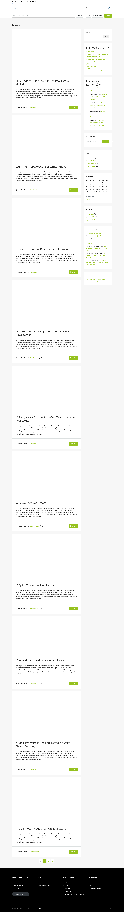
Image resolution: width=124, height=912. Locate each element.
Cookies (92, 886)
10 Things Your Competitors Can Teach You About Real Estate (46, 418)
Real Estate (34, 272)
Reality (74, 8)
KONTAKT (67, 888)
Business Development (96, 279)
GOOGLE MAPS (20, 894)
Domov (58, 8)
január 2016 (91, 220)
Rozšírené (98, 16)
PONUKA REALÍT (69, 891)
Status (80, 16)
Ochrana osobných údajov (97, 883)
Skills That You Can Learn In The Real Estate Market (42, 82)
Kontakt (102, 8)
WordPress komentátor (97, 88)
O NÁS (66, 886)
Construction (34, 190)
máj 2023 (90, 214)
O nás (65, 8)
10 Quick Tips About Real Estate (35, 585)
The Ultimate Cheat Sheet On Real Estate (41, 828)
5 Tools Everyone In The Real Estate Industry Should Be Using (43, 744)
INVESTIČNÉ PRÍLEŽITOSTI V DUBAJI (74, 894)
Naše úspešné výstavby (87, 8)
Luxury (95, 281)
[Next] (52, 861)
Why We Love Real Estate (31, 503)
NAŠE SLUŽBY (68, 883)
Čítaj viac (73, 107)
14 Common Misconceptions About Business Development (43, 333)
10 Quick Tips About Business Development (42, 249)
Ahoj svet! (90, 52)
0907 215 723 (42, 883)
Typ (88, 16)
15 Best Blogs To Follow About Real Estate (41, 660)
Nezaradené (91, 164)
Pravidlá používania (95, 888)
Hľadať (108, 16)
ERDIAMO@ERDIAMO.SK (45, 886)
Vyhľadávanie (106, 141)
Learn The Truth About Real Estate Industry (42, 167)
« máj (88, 200)
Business (33, 107)
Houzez (91, 281)
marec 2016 (91, 217)
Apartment (88, 279)
